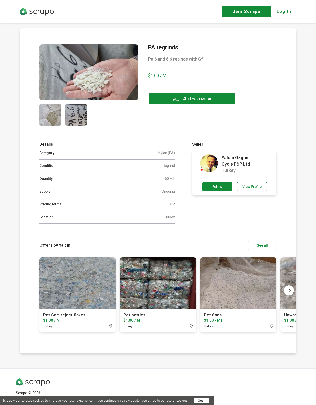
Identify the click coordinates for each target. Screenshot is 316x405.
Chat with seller (196, 98)
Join (247, 11)
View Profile (252, 187)
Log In (284, 11)
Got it (201, 400)
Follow (217, 186)
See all (262, 245)
